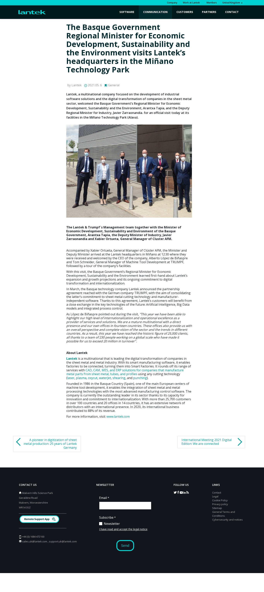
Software (126, 12)
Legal (215, 496)
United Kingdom (231, 2)
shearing (118, 378)
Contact (232, 12)
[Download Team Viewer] (40, 520)
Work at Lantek (191, 2)
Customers (184, 12)
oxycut (92, 378)
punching (140, 378)
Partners (209, 12)
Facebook (178, 492)
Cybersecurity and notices (227, 519)
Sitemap (217, 508)
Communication (155, 12)
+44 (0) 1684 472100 (33, 536)
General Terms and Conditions (223, 513)
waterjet (105, 378)
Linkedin (184, 492)
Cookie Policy (220, 500)
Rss (187, 492)
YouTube (181, 492)
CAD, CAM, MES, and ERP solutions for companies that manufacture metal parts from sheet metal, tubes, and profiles (125, 372)
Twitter (175, 492)
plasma (81, 378)
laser (70, 378)
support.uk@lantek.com (63, 541)
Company (172, 2)
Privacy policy (220, 504)
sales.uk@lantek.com (34, 541)
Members (211, 2)
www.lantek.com (118, 416)
